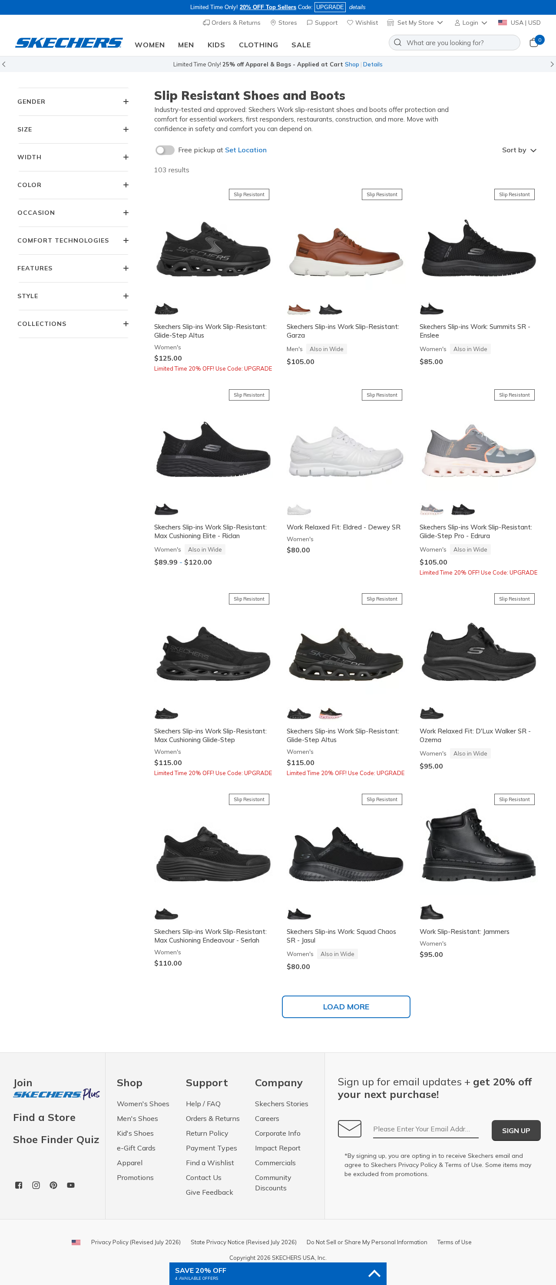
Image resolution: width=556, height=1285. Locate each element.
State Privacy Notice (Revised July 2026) (244, 1242)
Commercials (275, 1162)
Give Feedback (209, 1192)
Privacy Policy (417, 1165)
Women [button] (150, 44)
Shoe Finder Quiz (56, 1139)
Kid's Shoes (135, 1133)
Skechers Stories (281, 1103)
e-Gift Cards (136, 1148)
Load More (346, 1007)
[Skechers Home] (69, 43)
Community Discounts (273, 1182)
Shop (352, 64)
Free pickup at (222, 149)
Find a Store (44, 1117)
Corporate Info (278, 1133)
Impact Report (278, 1148)
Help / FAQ (203, 1103)
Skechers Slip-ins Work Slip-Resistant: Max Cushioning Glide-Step (210, 735)
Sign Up (516, 1130)
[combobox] (454, 42)
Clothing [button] (258, 44)
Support (325, 22)
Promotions (135, 1177)
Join (23, 1083)
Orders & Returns (235, 22)
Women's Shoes (143, 1103)
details (357, 7)
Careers (267, 1118)
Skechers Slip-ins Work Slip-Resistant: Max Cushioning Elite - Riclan (210, 531)
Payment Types (211, 1148)
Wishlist (366, 22)
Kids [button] (216, 44)
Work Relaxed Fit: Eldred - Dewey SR (343, 527)
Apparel (129, 1162)
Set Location (246, 149)
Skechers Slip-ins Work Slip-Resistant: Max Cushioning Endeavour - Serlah (210, 935)
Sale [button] (301, 44)
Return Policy (207, 1133)
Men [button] (186, 44)
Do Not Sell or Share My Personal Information (367, 1242)
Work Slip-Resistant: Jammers (465, 931)
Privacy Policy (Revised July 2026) (136, 1242)
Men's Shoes (137, 1118)
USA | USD (525, 22)
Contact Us (204, 1177)
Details (373, 64)
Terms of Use (463, 1165)
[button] (471, 22)
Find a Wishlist (210, 1162)
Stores (287, 22)
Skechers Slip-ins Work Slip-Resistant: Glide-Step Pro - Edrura (476, 531)
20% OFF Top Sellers (268, 7)
